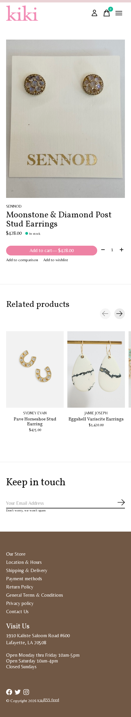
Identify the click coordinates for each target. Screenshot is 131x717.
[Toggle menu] (119, 13)
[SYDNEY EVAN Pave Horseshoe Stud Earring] (35, 369)
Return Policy (19, 587)
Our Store (16, 554)
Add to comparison (22, 260)
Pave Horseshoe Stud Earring (35, 421)
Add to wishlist (55, 260)
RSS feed (51, 700)
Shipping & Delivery (26, 570)
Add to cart (52, 250)
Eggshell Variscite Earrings (96, 419)
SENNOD (14, 206)
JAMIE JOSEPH (96, 413)
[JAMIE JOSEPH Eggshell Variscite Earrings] (96, 369)
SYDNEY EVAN (35, 413)
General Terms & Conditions (34, 595)
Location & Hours (24, 562)
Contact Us (17, 611)
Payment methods (24, 579)
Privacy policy (20, 603)
